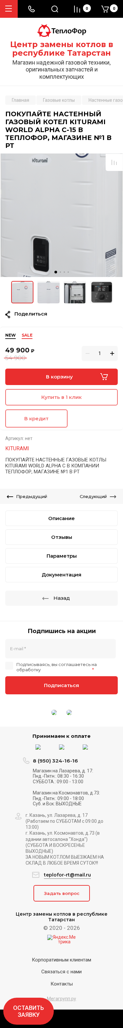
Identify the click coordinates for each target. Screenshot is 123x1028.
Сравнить (114, 162)
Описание (61, 518)
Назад (61, 598)
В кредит (36, 418)
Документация (61, 574)
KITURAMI (17, 448)
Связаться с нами (61, 972)
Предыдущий (31, 496)
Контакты (62, 984)
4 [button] (68, 272)
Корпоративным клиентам (61, 960)
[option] (61, 215)
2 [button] (60, 272)
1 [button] (55, 272)
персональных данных (66, 669)
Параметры (62, 556)
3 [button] (64, 272)
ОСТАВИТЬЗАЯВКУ (28, 1011)
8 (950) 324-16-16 (55, 761)
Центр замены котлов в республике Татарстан (61, 49)
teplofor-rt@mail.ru (67, 875)
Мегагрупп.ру (61, 998)
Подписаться (61, 685)
